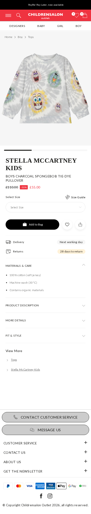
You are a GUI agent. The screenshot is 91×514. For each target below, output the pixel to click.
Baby (41, 26)
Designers (17, 26)
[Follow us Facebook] (41, 497)
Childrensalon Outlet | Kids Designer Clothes (45, 16)
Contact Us (14, 452)
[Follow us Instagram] (50, 497)
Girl (60, 26)
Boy (79, 26)
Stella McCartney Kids (41, 164)
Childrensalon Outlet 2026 (40, 505)
